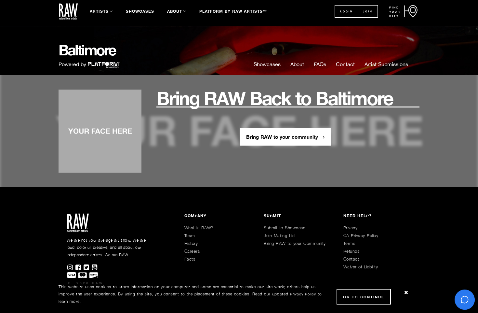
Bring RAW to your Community (295, 243)
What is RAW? (199, 227)
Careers (192, 251)
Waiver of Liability (360, 266)
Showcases (140, 11)
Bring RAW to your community (283, 137)
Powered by (73, 64)
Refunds (351, 251)
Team (189, 235)
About (174, 11)
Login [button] (346, 11)
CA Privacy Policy (360, 235)
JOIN (368, 11)
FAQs (320, 64)
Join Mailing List (280, 235)
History (191, 243)
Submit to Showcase (284, 227)
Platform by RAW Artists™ (233, 11)
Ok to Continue (363, 297)
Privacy (350, 227)
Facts (189, 259)
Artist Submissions (386, 64)
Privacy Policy (303, 294)
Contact (345, 64)
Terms (349, 243)
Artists (99, 11)
